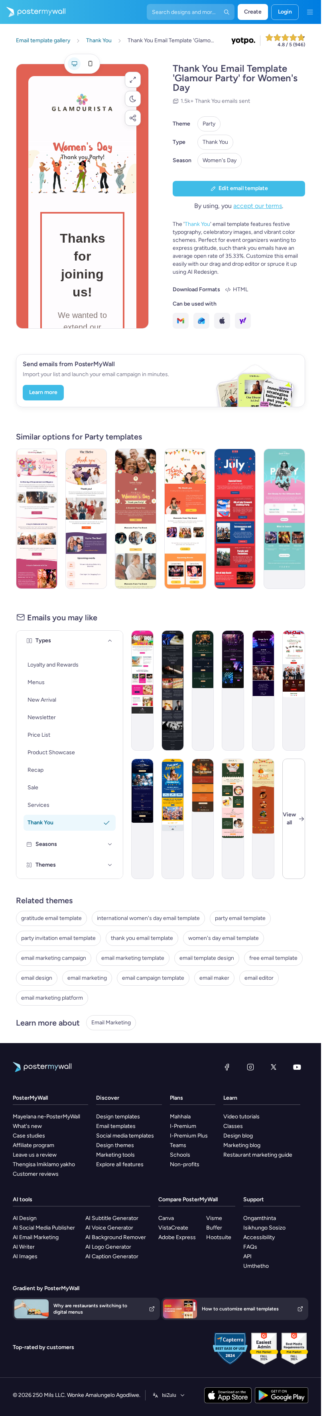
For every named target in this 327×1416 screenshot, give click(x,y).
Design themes (115, 1145)
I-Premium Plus (189, 1135)
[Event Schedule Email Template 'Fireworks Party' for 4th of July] (235, 519)
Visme (214, 1218)
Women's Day (219, 160)
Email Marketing (111, 1022)
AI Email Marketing (36, 1237)
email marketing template (132, 958)
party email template (240, 918)
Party (209, 123)
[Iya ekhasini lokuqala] (32, 12)
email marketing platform (52, 997)
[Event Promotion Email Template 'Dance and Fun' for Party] (263, 690)
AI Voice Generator (109, 1227)
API (247, 1256)
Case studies (29, 1135)
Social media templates (125, 1135)
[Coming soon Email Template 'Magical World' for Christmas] (142, 819)
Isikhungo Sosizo (264, 1227)
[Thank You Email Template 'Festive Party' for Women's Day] (135, 519)
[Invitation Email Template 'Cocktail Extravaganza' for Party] (203, 690)
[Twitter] (274, 1067)
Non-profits (184, 1164)
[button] (133, 80)
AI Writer (24, 1246)
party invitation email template (58, 938)
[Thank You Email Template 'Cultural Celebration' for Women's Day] (185, 519)
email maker (214, 978)
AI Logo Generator (108, 1246)
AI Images (25, 1256)
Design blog (238, 1135)
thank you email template (142, 938)
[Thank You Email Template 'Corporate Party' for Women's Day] (86, 519)
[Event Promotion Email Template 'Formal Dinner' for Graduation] (173, 690)
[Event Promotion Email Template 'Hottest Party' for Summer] (142, 690)
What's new (27, 1126)
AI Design (25, 1218)
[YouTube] (297, 1067)
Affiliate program (33, 1145)
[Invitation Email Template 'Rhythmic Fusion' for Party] (233, 690)
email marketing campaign (53, 958)
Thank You (215, 142)
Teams (178, 1145)
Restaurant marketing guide (257, 1154)
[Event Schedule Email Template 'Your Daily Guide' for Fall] (203, 819)
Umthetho (256, 1266)
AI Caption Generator (111, 1256)
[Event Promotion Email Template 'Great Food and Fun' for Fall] (263, 819)
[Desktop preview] (74, 63)
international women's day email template (148, 918)
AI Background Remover (115, 1237)
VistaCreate (173, 1227)
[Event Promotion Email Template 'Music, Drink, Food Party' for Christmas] (293, 690)
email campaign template (153, 978)
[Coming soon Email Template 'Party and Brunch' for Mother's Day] (233, 819)
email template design (206, 958)
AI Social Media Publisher (44, 1227)
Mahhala (180, 1116)
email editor (259, 978)
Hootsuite (218, 1237)
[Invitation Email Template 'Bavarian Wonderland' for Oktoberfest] (173, 819)
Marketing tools (115, 1154)
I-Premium (183, 1126)
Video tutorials (241, 1116)
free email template (273, 958)
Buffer (214, 1227)
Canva (166, 1218)
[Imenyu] (310, 12)
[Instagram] (250, 1067)
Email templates (116, 1126)
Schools (180, 1154)
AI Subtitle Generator (111, 1218)
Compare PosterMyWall (188, 1199)
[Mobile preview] (90, 63)
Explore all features (120, 1164)
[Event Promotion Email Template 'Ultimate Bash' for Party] (284, 519)
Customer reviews (36, 1174)
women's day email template (223, 938)
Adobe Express (177, 1237)
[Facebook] (227, 1067)
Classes (233, 1126)
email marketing (87, 978)
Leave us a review (35, 1154)
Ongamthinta (259, 1218)
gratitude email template (51, 918)
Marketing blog (241, 1145)
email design (36, 978)
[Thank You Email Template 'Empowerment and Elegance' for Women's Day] (36, 519)
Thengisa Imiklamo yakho (44, 1164)
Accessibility (259, 1237)
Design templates (118, 1116)
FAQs (250, 1246)
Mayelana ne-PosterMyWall (46, 1116)
